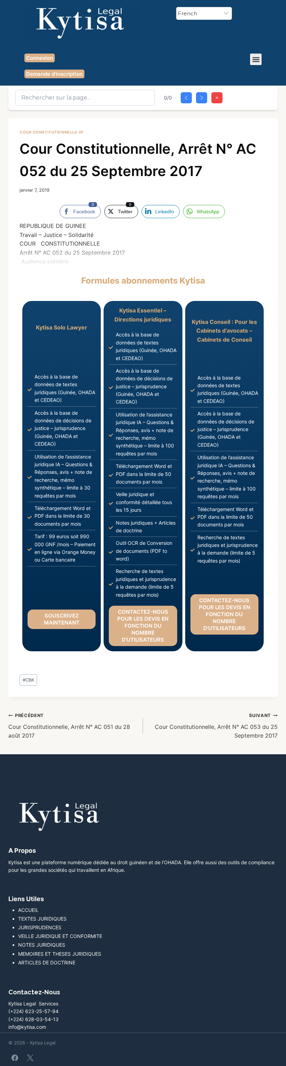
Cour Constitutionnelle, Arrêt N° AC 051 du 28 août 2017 (69, 726)
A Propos (22, 850)
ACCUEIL (28, 910)
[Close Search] (217, 97)
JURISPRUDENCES (39, 927)
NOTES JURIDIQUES (41, 945)
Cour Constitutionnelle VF (52, 132)
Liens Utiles (26, 898)
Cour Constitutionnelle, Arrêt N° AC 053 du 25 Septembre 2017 (216, 726)
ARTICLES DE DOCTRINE (46, 962)
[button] (256, 59)
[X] (30, 1057)
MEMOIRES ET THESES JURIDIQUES (59, 954)
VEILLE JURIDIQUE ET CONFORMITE (60, 936)
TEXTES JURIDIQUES (42, 919)
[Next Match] (201, 97)
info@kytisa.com (27, 1027)
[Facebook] (15, 1057)
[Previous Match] (186, 97)
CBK (28, 680)
